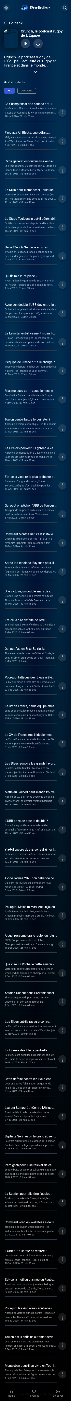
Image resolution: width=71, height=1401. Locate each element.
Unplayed (27, 90)
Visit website (16, 82)
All (9, 90)
